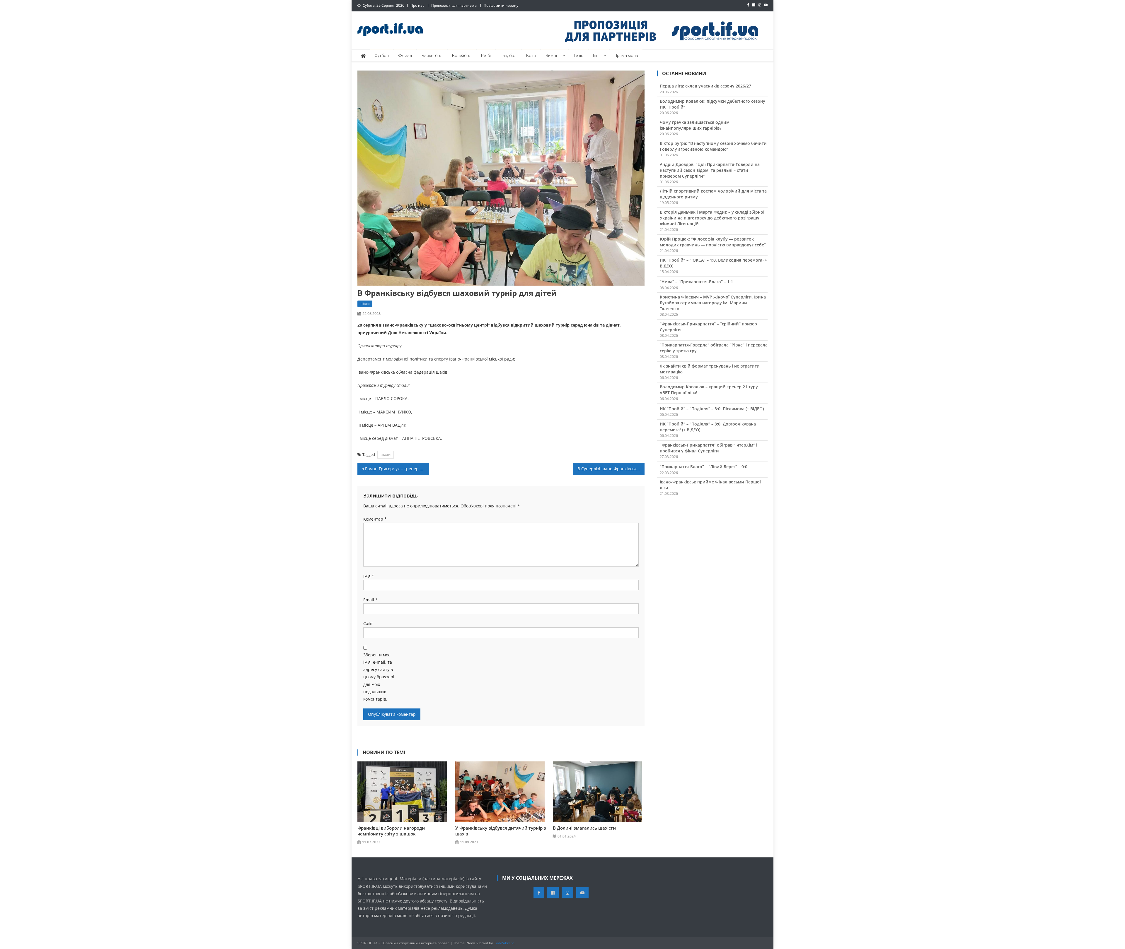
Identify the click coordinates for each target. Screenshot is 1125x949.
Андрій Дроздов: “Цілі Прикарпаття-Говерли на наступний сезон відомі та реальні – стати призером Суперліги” (710, 170)
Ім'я (368, 576)
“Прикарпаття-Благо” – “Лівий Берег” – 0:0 (703, 466)
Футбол (382, 55)
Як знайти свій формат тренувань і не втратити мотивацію (710, 369)
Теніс (578, 55)
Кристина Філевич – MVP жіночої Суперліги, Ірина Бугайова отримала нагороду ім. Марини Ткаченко (713, 302)
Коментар (375, 519)
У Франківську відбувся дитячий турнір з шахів (500, 831)
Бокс (531, 55)
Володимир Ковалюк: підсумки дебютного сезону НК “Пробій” (712, 104)
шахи (386, 454)
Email (370, 600)
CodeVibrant (504, 943)
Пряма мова (626, 55)
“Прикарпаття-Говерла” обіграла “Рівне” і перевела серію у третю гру (714, 347)
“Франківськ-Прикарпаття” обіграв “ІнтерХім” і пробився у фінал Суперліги (708, 448)
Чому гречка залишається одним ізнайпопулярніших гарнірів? (694, 125)
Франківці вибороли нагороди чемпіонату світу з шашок (391, 831)
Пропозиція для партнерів (454, 5)
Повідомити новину (501, 5)
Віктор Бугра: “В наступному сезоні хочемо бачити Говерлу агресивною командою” (713, 146)
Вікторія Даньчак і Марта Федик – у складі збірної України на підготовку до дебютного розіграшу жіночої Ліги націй (712, 217)
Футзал (405, 55)
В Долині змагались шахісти (584, 828)
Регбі (486, 55)
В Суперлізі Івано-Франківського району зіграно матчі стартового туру (611, 468)
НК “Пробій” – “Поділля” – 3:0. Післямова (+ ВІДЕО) (712, 408)
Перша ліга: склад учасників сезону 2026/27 (705, 86)
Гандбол (508, 55)
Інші (596, 55)
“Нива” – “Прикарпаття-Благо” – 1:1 (696, 281)
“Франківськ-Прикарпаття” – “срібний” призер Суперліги (708, 326)
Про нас (417, 5)
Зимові (552, 55)
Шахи (364, 303)
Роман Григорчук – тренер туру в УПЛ (397, 468)
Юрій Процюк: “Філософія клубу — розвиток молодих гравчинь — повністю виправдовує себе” (713, 242)
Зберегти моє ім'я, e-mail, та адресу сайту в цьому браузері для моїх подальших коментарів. (378, 677)
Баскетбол (432, 55)
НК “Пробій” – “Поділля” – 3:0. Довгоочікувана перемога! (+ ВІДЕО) (708, 427)
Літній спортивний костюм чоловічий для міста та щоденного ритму (713, 194)
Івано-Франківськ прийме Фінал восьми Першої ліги (710, 484)
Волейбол (461, 55)
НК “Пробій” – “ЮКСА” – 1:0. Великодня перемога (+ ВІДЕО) (713, 263)
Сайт (368, 623)
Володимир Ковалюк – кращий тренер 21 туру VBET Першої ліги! (709, 389)
